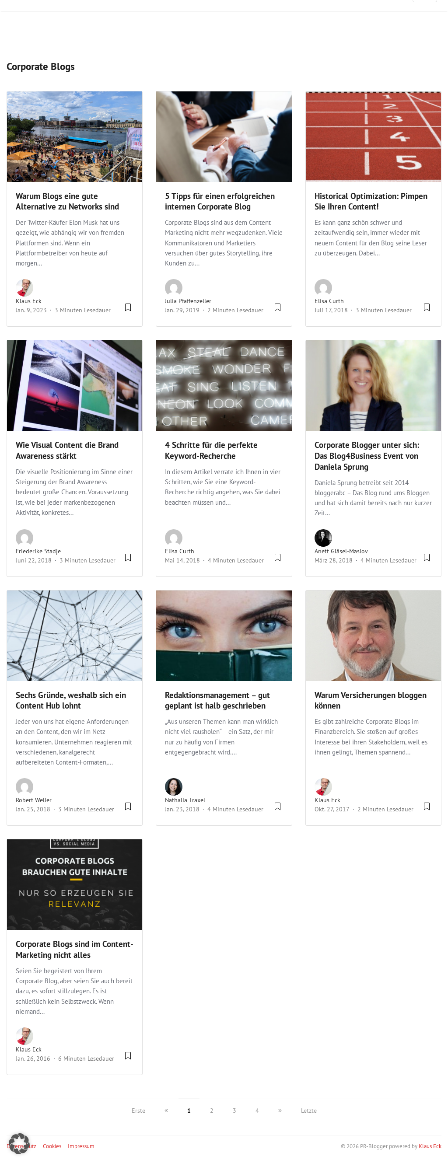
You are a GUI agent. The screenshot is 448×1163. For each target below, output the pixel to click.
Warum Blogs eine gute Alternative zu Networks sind (67, 201)
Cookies (52, 1146)
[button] (19, 1144)
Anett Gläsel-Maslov (341, 551)
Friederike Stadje (38, 551)
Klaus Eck (29, 301)
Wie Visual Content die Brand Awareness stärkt (67, 450)
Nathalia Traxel (185, 800)
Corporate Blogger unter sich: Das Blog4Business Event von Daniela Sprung (367, 456)
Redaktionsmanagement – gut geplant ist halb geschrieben (217, 700)
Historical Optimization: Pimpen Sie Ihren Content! (371, 201)
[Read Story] (127, 310)
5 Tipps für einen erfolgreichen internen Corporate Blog (220, 201)
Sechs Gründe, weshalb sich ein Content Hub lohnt (71, 700)
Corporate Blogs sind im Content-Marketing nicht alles (74, 949)
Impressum (81, 1146)
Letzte (309, 1110)
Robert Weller (34, 800)
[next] (280, 1110)
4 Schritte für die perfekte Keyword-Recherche (211, 450)
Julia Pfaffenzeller (188, 301)
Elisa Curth (329, 301)
